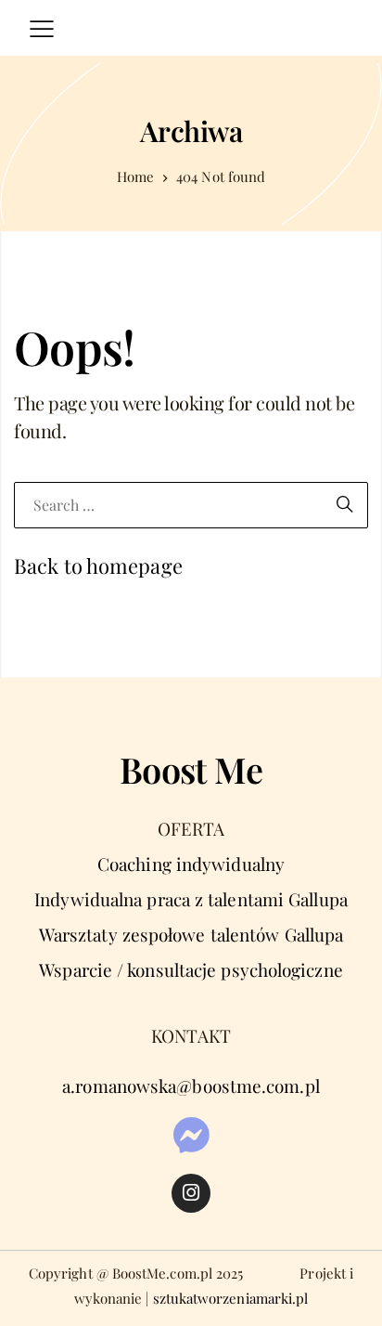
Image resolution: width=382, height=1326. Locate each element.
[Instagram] (191, 1193)
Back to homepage (98, 565)
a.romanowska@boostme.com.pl (191, 1085)
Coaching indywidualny (191, 864)
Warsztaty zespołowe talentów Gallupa (191, 934)
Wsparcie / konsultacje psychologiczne (191, 969)
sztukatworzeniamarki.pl (231, 1298)
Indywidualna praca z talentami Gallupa (191, 899)
